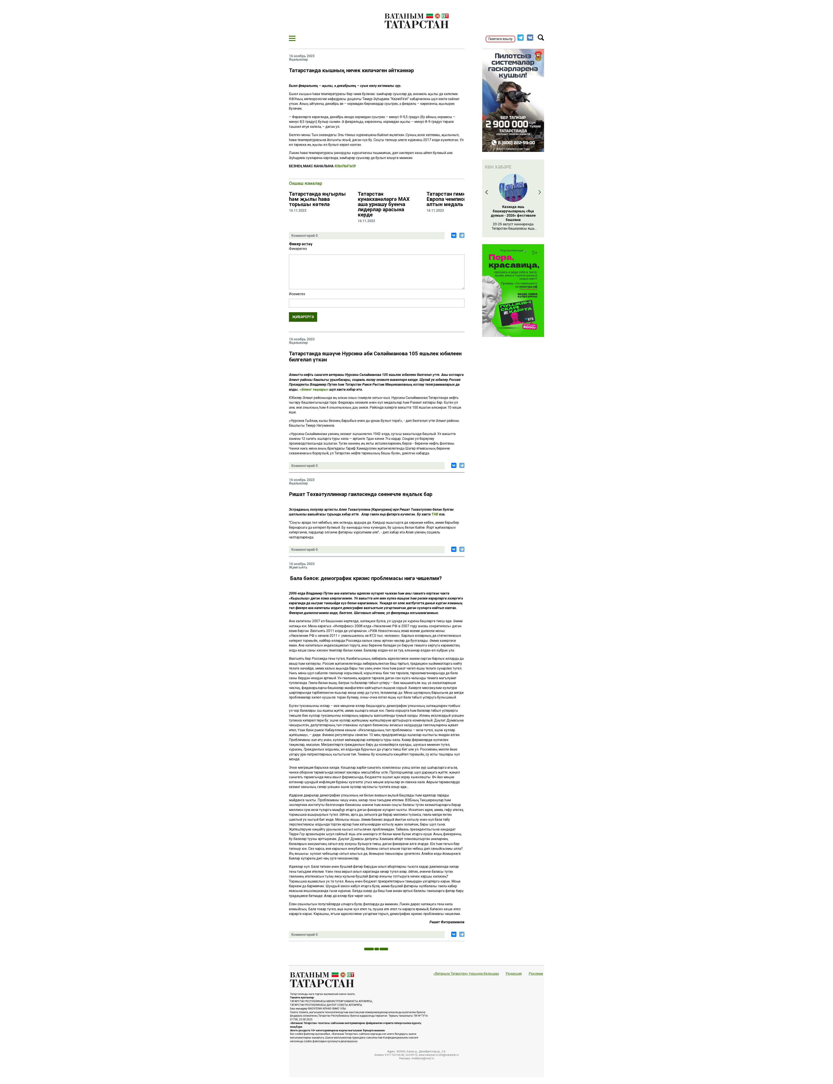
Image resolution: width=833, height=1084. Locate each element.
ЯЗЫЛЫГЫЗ (345, 166)
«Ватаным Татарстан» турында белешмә (466, 973)
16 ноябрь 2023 (302, 56)
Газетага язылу (500, 39)
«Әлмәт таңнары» (314, 389)
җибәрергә (303, 317)
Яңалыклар (298, 59)
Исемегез (297, 294)
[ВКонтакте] (453, 235)
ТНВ (434, 514)
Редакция (514, 973)
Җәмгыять (298, 567)
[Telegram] (461, 235)
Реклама (536, 973)
